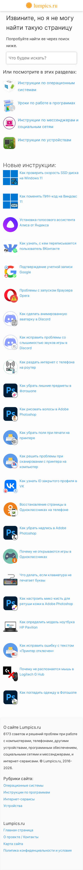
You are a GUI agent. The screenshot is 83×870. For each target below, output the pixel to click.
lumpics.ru (44, 5)
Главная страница (18, 830)
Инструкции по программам (26, 792)
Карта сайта (13, 844)
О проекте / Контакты (21, 837)
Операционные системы (23, 785)
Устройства (12, 806)
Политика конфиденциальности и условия (37, 850)
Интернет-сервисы (19, 799)
